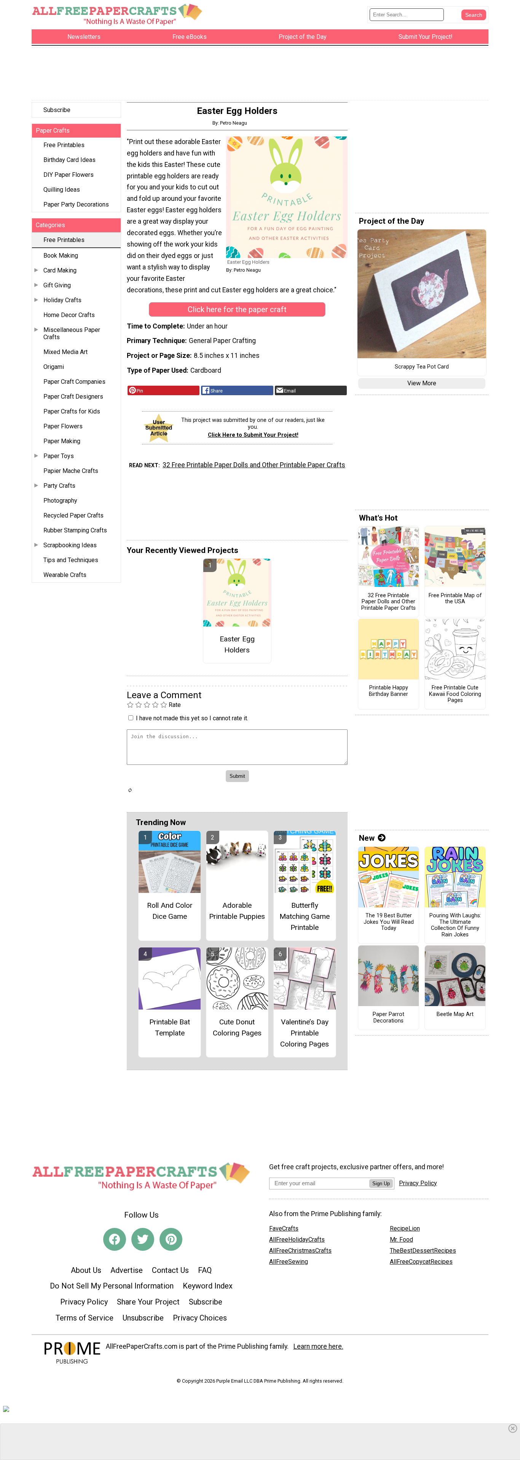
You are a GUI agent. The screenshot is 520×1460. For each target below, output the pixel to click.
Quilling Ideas (61, 189)
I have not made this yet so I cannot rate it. (192, 718)
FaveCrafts (283, 1228)
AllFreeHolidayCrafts (297, 1239)
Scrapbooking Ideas (70, 545)
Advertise (126, 1270)
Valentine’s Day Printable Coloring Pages (304, 1033)
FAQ (205, 1270)
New (367, 838)
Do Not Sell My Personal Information (112, 1285)
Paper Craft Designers (73, 396)
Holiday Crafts (62, 300)
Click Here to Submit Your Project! (253, 435)
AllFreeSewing (288, 1261)
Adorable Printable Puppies (237, 911)
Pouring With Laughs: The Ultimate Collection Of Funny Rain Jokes (455, 925)
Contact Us (170, 1270)
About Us (86, 1270)
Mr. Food (401, 1239)
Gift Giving (57, 285)
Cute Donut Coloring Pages (237, 1027)
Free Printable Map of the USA (455, 599)
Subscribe (56, 110)
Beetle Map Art (455, 1014)
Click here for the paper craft (237, 309)
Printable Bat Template (169, 1027)
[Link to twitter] (142, 1239)
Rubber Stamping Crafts (75, 530)
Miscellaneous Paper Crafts (71, 333)
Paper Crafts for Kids (71, 411)
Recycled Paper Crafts (73, 515)
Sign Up (381, 1183)
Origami (53, 366)
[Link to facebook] (114, 1239)
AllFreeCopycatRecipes (421, 1261)
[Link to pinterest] (171, 1239)
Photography (60, 500)
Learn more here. (318, 1346)
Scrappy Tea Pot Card (422, 367)
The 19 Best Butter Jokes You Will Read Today (389, 922)
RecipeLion (405, 1228)
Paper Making (61, 441)
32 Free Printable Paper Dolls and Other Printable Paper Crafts (254, 465)
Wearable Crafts (64, 575)
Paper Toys (58, 456)
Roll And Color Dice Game (170, 911)
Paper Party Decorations (76, 204)
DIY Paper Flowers (68, 174)
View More (421, 383)
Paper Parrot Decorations (388, 1017)
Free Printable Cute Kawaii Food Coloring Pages (455, 694)
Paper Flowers (63, 426)
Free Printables (64, 145)
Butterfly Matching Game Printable (304, 916)
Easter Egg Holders (237, 644)
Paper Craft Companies (74, 381)
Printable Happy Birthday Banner (388, 691)
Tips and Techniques (70, 560)
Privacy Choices (200, 1317)
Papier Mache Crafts (70, 470)
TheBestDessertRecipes (423, 1250)
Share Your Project (148, 1301)
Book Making (60, 255)
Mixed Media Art (65, 352)
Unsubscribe (143, 1317)
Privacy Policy (84, 1301)
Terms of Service (84, 1317)
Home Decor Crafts (69, 315)
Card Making (60, 270)
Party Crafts (59, 485)
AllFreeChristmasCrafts (300, 1250)
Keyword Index (208, 1285)
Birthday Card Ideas (69, 159)
